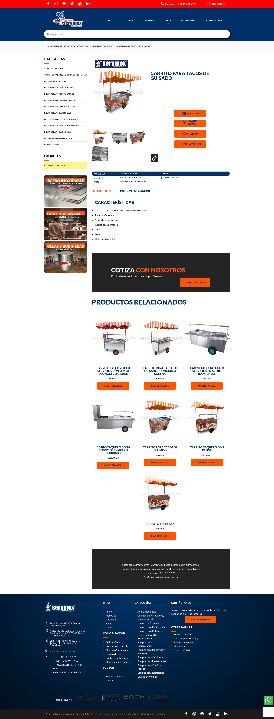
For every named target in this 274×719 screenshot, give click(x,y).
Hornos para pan (183, 634)
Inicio (109, 611)
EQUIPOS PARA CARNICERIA (57, 132)
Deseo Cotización (196, 282)
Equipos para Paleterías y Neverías (151, 651)
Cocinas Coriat (182, 650)
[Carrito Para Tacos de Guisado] (119, 92)
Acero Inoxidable (146, 611)
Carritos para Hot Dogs (187, 638)
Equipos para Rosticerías (150, 672)
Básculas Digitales (184, 642)
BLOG (169, 20)
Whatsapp (192, 134)
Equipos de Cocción (148, 622)
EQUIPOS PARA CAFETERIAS (57, 113)
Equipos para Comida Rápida (149, 667)
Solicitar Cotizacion (191, 114)
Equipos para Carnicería (150, 657)
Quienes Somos (114, 641)
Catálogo (111, 619)
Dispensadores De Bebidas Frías (147, 636)
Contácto (111, 627)
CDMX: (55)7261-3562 (65, 660)
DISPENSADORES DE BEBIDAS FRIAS (61, 119)
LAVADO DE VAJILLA (53, 144)
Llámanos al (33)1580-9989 (180, 3)
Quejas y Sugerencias (117, 661)
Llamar (192, 124)
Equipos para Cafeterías (150, 630)
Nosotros (111, 615)
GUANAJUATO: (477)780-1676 (67, 666)
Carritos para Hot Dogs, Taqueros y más (150, 617)
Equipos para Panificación (151, 626)
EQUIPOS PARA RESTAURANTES (59, 94)
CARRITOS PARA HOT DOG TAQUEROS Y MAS (65, 75)
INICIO (111, 20)
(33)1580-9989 (166, 572)
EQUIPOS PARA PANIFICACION (58, 87)
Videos (109, 680)
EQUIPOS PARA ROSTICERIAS (58, 138)
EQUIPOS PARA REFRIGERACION (59, 106)
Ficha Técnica (192, 144)
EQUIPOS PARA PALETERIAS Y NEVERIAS (63, 125)
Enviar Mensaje (200, 619)
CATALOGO (129, 20)
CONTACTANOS (214, 20)
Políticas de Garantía (117, 657)
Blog (108, 623)
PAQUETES (54, 165)
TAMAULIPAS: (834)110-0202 (70, 672)
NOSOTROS (151, 20)
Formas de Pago (114, 653)
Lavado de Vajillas (147, 676)
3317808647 (218, 3)
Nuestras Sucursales (117, 649)
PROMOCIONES (189, 20)
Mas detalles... (113, 386)
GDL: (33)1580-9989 (64, 656)
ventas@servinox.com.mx (164, 577)
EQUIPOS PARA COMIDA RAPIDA (59, 100)
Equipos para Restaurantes (151, 661)
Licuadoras (180, 646)
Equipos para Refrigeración (144, 644)
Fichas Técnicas (114, 676)
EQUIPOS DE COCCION (55, 81)
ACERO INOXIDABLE (53, 68)
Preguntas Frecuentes (117, 645)
